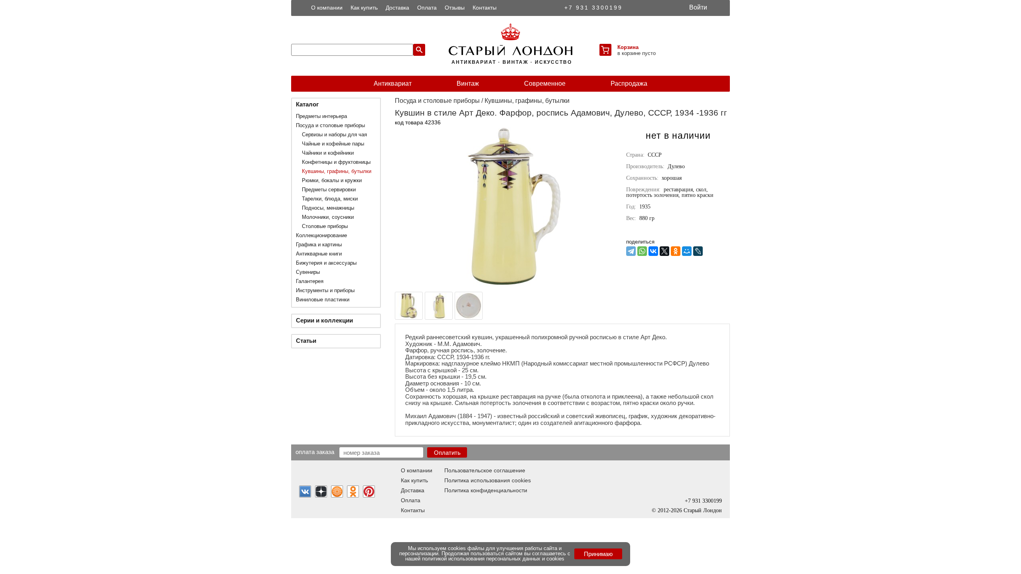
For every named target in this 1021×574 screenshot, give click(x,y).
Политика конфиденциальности (485, 490)
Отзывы (455, 7)
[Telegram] (631, 251)
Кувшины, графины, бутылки (336, 171)
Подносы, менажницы (328, 208)
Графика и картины (319, 245)
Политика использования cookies (487, 480)
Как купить (364, 7)
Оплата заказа (315, 451)
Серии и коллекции (324, 320)
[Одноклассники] (675, 251)
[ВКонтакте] (653, 251)
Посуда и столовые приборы (330, 125)
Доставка (397, 7)
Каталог (307, 104)
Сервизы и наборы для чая (334, 135)
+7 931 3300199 (593, 7)
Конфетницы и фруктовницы (336, 162)
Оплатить (447, 452)
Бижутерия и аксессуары (326, 263)
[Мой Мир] (687, 251)
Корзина (628, 47)
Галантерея (309, 281)
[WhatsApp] (642, 251)
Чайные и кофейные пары (333, 144)
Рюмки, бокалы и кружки (332, 180)
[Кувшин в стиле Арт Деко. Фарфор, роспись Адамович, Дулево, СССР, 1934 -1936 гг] (514, 284)
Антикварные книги (319, 254)
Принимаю (598, 553)
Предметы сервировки (329, 190)
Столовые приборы (325, 226)
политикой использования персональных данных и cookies (493, 559)
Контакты (485, 7)
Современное (545, 83)
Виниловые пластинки (322, 300)
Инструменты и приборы (325, 290)
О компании (327, 7)
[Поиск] (419, 50)
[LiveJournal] (698, 251)
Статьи (306, 340)
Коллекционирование (321, 235)
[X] (664, 251)
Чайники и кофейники (328, 153)
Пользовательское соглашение (484, 470)
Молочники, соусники (328, 217)
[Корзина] (605, 50)
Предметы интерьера (321, 116)
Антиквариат (393, 83)
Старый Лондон (703, 510)
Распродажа (629, 83)
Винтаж (468, 83)
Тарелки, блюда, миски (330, 199)
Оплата (427, 7)
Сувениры (308, 272)
